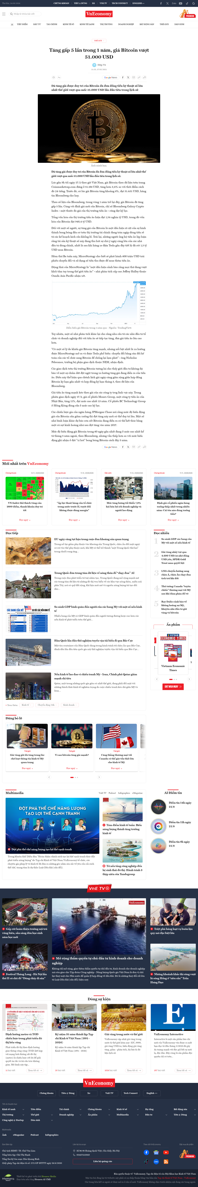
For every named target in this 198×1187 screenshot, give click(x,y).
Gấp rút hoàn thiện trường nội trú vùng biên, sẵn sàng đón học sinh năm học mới (24, 933)
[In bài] (53, 77)
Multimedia (15, 793)
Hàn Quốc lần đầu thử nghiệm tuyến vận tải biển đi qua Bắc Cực (93, 640)
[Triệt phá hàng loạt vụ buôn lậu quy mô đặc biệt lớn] (173, 911)
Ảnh (4, 1135)
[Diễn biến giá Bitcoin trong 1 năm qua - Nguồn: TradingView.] (99, 282)
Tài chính (52, 24)
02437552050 (83, 1155)
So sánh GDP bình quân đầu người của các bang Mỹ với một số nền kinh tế (98, 609)
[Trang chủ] (12, 24)
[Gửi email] (133, 77)
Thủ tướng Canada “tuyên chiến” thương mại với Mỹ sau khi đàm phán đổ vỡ (176, 590)
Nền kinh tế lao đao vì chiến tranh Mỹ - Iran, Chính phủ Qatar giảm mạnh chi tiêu (95, 676)
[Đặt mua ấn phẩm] (188, 13)
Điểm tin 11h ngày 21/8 (180, 824)
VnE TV (103, 3)
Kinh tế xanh (87, 24)
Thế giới (164, 24)
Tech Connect (120, 3)
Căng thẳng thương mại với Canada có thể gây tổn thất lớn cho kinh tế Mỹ (116, 759)
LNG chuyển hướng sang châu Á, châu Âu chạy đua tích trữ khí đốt (176, 575)
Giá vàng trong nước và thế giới (124, 1034)
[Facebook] (161, 3)
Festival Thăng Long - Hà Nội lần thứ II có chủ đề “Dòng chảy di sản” (24, 976)
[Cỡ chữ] (59, 77)
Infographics (124, 793)
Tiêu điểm (22, 24)
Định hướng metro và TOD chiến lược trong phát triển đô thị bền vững (24, 1038)
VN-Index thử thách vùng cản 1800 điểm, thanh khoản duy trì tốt (25, 507)
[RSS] (166, 1162)
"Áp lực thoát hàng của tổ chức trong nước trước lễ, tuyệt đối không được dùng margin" (74, 507)
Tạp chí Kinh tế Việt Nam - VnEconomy (177, 1178)
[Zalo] (174, 3)
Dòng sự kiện (99, 999)
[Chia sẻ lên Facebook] (123, 77)
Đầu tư (37, 24)
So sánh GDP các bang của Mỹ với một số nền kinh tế (176, 541)
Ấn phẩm (173, 624)
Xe (93, 3)
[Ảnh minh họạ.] (99, 96)
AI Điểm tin (173, 793)
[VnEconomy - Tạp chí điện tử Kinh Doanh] (99, 1083)
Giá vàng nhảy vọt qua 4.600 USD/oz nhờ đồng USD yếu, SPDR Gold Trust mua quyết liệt (175, 557)
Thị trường (106, 24)
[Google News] (193, 3)
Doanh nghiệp (126, 24)
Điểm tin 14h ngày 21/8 (180, 805)
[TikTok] (187, 3)
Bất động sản (147, 24)
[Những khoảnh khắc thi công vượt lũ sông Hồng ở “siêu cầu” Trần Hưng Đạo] (173, 957)
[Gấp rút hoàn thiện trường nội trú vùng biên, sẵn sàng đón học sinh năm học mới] (25, 911)
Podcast (112, 793)
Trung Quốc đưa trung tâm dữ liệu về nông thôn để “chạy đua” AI (94, 573)
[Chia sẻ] (144, 77)
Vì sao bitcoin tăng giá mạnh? (72, 755)
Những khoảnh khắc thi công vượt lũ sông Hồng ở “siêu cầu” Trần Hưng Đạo (173, 978)
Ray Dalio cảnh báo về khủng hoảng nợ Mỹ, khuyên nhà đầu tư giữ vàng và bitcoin (174, 607)
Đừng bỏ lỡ (14, 718)
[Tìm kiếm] (11, 14)
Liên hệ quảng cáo (102, 1161)
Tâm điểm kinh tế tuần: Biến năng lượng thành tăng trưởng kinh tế (122, 829)
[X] (167, 3)
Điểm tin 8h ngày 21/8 (179, 844)
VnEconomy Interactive (168, 1034)
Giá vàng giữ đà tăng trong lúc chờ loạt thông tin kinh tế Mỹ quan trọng (27, 759)
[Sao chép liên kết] (139, 77)
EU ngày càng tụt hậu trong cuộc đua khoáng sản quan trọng (91, 539)
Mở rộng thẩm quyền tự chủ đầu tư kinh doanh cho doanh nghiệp (97, 961)
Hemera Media (49, 1176)
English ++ (138, 3)
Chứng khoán (61, 3)
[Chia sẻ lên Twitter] (128, 77)
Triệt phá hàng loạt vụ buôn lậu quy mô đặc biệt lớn (171, 931)
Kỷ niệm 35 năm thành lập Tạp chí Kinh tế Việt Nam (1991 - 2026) (74, 1038)
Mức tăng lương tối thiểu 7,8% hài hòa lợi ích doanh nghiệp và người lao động (123, 507)
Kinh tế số (68, 24)
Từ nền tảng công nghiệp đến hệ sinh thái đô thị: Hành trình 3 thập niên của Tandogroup (122, 870)
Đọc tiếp (12, 533)
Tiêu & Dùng (80, 3)
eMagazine (137, 793)
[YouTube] (180, 3)
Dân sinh (179, 24)
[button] (72, 777)
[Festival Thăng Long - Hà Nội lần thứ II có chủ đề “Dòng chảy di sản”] (25, 957)
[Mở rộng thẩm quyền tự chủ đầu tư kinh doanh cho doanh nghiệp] (99, 926)
